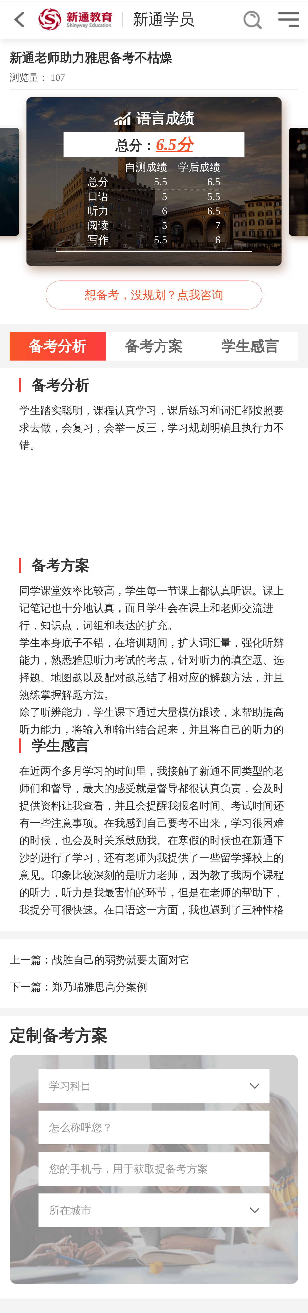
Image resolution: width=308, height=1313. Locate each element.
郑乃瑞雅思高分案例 (99, 987)
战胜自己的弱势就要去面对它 (121, 960)
